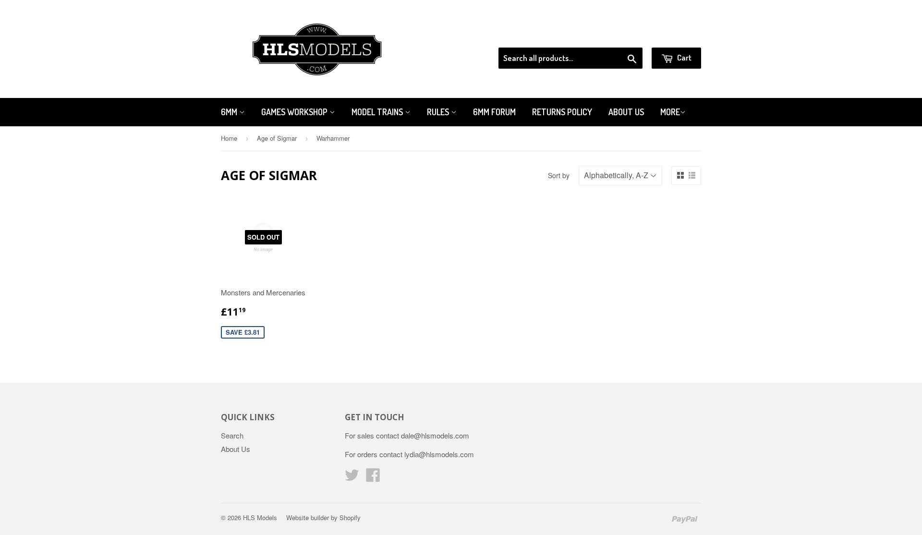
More (670, 112)
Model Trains (378, 112)
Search (232, 435)
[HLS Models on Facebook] (373, 478)
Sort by (559, 175)
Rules (439, 112)
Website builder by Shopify (323, 517)
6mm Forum (494, 112)
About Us (626, 112)
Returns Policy (562, 112)
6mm (230, 112)
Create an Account (674, 35)
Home (229, 138)
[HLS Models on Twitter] (352, 478)
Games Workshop (295, 112)
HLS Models (260, 517)
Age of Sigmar (277, 138)
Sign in (622, 35)
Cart (684, 57)
